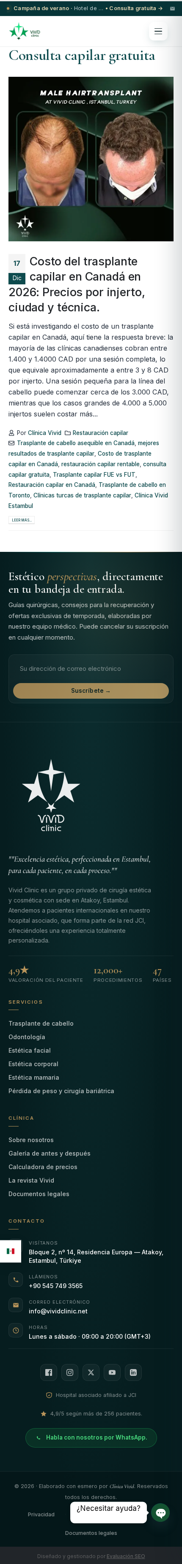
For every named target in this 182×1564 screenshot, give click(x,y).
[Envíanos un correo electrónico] (172, 8)
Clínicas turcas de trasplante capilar (82, 495)
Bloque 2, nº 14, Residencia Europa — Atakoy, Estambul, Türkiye (96, 1256)
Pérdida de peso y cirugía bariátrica (61, 1090)
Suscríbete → (91, 690)
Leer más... (22, 520)
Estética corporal (33, 1063)
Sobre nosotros (31, 1139)
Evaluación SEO (126, 1556)
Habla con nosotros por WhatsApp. (96, 1437)
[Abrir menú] (158, 31)
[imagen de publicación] (91, 159)
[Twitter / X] (91, 1372)
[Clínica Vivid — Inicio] (24, 31)
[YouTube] (112, 1372)
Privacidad (41, 1514)
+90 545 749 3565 (56, 1285)
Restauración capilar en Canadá (51, 484)
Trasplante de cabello (41, 1023)
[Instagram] (69, 1372)
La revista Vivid (31, 1180)
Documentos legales (38, 1193)
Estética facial (29, 1050)
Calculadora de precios (42, 1166)
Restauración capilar (100, 432)
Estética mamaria (33, 1077)
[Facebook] (48, 1372)
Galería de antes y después (49, 1153)
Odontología (26, 1036)
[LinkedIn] (133, 1372)
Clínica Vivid (44, 432)
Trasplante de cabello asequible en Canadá (76, 443)
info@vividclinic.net (58, 1311)
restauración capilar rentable (100, 464)
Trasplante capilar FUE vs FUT (94, 474)
